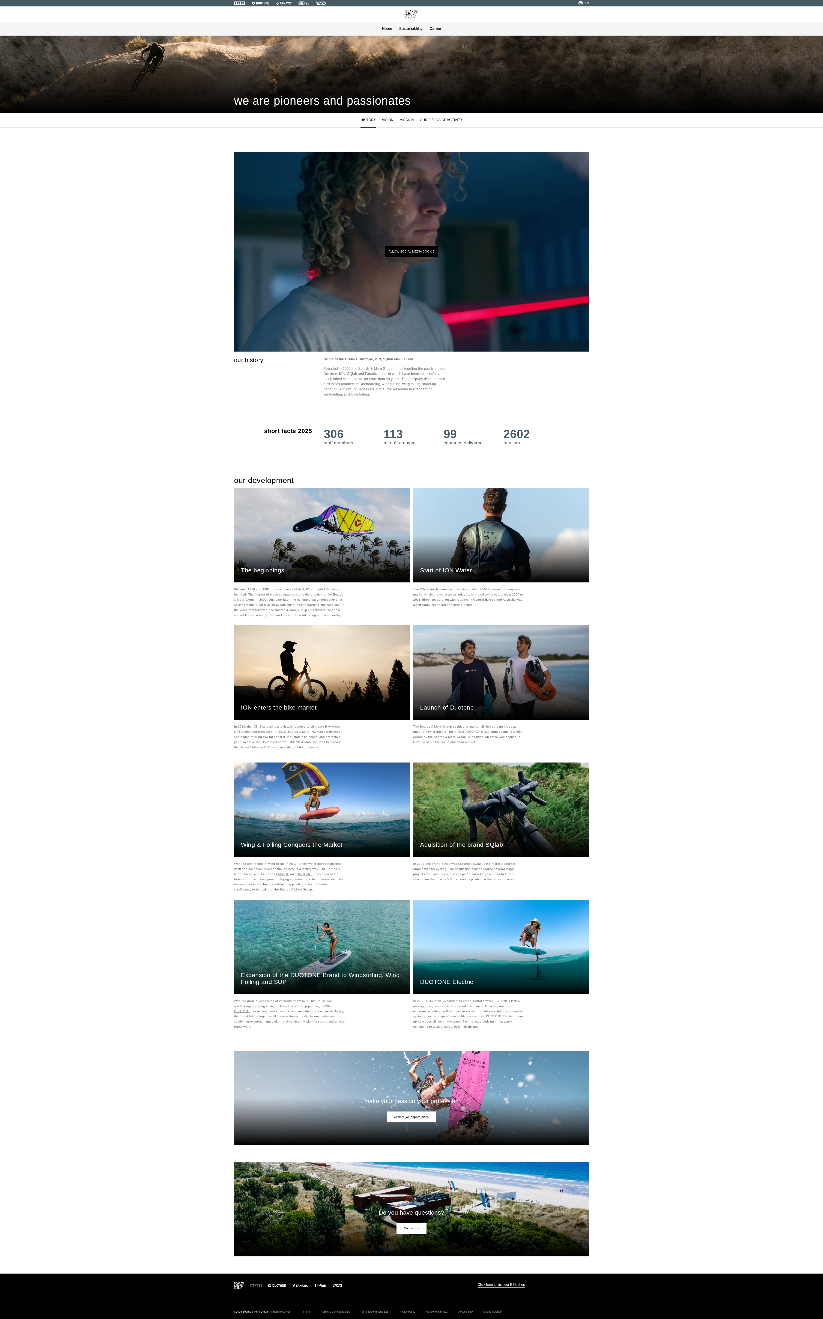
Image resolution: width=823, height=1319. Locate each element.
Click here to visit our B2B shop (501, 1284)
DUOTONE (475, 731)
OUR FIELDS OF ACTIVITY (441, 120)
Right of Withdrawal (436, 1311)
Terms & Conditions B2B (374, 1311)
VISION (387, 120)
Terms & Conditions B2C (335, 1311)
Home (387, 28)
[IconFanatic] (284, 3)
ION (423, 589)
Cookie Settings (492, 1311)
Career (435, 28)
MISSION (406, 120)
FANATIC (282, 874)
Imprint (307, 1311)
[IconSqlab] (304, 3)
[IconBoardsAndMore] (411, 14)
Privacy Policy (407, 1311)
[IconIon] (239, 3)
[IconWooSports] (321, 3)
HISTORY (368, 120)
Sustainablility (411, 28)
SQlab (446, 863)
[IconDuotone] (260, 3)
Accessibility (465, 1311)
